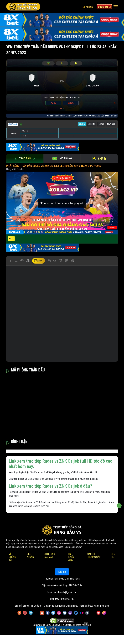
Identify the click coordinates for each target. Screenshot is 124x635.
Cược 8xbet (104, 6)
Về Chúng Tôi (12, 557)
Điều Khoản (30, 556)
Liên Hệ (113, 556)
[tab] (24, 158)
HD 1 (11, 238)
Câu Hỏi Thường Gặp (93, 556)
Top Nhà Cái (87, 6)
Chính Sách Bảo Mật (50, 556)
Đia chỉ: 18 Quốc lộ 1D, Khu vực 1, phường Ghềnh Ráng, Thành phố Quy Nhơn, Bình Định (66, 605)
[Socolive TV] (23, 6)
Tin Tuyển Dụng (71, 557)
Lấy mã (62, 571)
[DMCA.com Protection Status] (62, 620)
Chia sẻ (102, 158)
